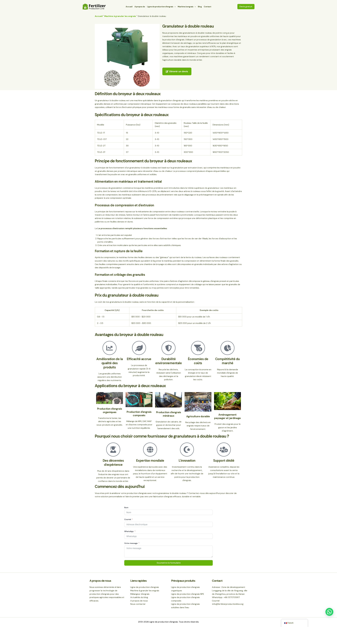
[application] (174, 6)
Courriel (127, 519)
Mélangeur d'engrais (139, 594)
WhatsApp (129, 531)
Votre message (131, 543)
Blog (200, 6)
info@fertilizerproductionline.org (227, 604)
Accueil (129, 6)
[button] (246, 6)
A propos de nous (139, 600)
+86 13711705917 (232, 597)
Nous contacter (138, 604)
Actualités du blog (139, 597)
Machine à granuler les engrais (120, 16)
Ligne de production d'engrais (160, 6)
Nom (126, 507)
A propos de (140, 6)
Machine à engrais (185, 6)
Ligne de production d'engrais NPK (187, 594)
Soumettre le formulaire (168, 562)
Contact (207, 6)
